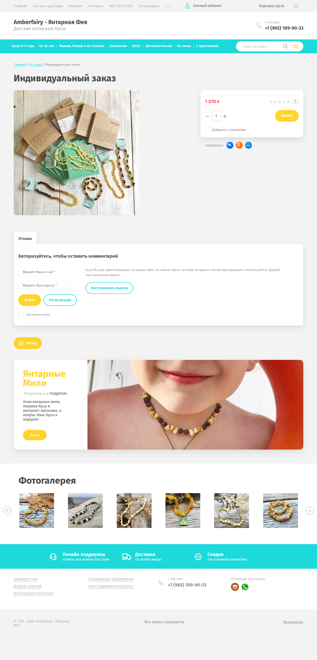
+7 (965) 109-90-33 (284, 28)
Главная (20, 64)
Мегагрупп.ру (293, 622)
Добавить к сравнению (229, 130)
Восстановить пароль (109, 288)
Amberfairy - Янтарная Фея (50, 22)
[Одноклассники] (239, 145)
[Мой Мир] (248, 145)
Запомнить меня (38, 314)
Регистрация (60, 300)
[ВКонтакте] (229, 145)
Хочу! (35, 435)
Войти (30, 300)
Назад (31, 343)
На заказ (35, 64)
